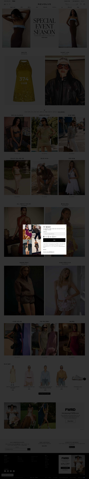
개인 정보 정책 (45, 246)
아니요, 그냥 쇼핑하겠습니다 (48, 251)
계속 (54, 240)
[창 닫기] (65, 225)
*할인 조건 (44, 249)
